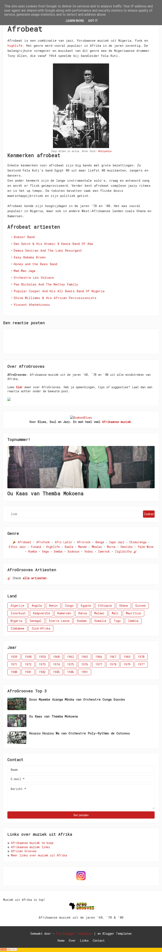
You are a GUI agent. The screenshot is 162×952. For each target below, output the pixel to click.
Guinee (140, 606)
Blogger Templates (117, 933)
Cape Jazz (116, 542)
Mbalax (97, 547)
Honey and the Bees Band (35, 264)
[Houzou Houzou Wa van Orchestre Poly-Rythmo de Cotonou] (16, 737)
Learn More (75, 20)
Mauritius (133, 613)
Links (84, 940)
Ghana (123, 606)
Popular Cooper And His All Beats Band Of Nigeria (59, 291)
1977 (98, 664)
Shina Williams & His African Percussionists (55, 298)
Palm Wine (145, 547)
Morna (111, 547)
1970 (141, 657)
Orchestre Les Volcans (34, 277)
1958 (42, 657)
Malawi (99, 613)
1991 (84, 672)
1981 (28, 672)
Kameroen (64, 613)
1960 (56, 657)
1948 (28, 657)
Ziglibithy (123, 551)
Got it (93, 20)
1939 (14, 657)
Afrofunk (43, 542)
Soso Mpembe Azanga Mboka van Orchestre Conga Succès (77, 699)
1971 (14, 664)
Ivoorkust (18, 613)
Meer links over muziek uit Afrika (39, 855)
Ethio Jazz (17, 547)
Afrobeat (24, 542)
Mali (115, 613)
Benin (53, 606)
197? (141, 664)
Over (72, 940)
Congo (69, 606)
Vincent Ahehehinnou (32, 304)
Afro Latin (63, 542)
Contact (99, 940)
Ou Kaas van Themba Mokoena (45, 493)
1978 (112, 664)
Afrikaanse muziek (116, 422)
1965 (84, 657)
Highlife (53, 547)
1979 (127, 664)
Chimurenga (137, 542)
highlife (14, 45)
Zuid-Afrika (41, 628)
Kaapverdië (41, 613)
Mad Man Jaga (24, 271)
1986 (70, 672)
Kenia (82, 613)
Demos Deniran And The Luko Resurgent (48, 250)
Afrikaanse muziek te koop (32, 843)
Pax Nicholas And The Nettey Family (46, 284)
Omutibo (126, 547)
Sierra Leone (59, 621)
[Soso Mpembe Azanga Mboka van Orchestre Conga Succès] (16, 703)
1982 (42, 672)
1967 (112, 657)
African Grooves (23, 851)
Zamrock (104, 551)
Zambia (133, 621)
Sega (45, 551)
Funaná (36, 547)
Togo (117, 621)
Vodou (88, 551)
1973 (42, 664)
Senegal (36, 621)
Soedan (82, 621)
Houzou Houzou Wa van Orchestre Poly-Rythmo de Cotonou (79, 733)
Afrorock (83, 542)
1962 (70, 657)
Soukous (73, 551)
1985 (56, 672)
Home (61, 940)
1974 (56, 664)
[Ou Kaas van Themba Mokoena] (81, 467)
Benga (100, 542)
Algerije (17, 606)
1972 (28, 664)
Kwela (69, 547)
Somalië (100, 621)
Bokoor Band (24, 237)
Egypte (86, 606)
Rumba (32, 551)
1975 (70, 664)
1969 (127, 657)
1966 (98, 657)
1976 (84, 664)
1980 (14, 672)
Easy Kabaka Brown (30, 257)
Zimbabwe (17, 628)
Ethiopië (105, 606)
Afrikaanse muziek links (30, 847)
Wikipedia (104, 151)
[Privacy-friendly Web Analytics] (8, 950)
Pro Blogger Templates (74, 933)
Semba (58, 551)
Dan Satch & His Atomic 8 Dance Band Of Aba (53, 243)
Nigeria (16, 621)
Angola (37, 606)
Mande (82, 547)
